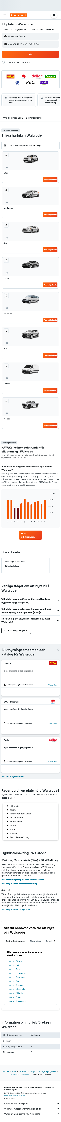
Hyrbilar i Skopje (15, 961)
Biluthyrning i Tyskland (47, 1072)
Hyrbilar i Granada (15, 985)
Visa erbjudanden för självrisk (15, 909)
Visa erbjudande (50, 179)
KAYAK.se (5, 1072)
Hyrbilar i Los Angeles (17, 973)
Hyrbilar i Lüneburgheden (19, 1074)
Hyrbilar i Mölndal (15, 993)
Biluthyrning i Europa (27, 1072)
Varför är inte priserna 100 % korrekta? (22, 1113)
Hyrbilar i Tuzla (14, 969)
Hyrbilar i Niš (13, 965)
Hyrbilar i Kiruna (14, 997)
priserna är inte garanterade (14, 1095)
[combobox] (15, 29)
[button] (5, 15)
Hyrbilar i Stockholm (16, 989)
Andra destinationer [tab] (16, 941)
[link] (30, 535)
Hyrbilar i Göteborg (16, 977)
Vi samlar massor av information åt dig (22, 1108)
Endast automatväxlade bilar (18, 62)
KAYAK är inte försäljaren (16, 1103)
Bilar (14, 1072)
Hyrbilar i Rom (14, 981)
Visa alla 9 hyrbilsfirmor (12, 776)
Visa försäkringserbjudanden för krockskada (22, 879)
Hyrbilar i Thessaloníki (17, 1001)
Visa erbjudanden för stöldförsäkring (19, 883)
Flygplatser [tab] (35, 941)
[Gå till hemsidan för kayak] (18, 15)
